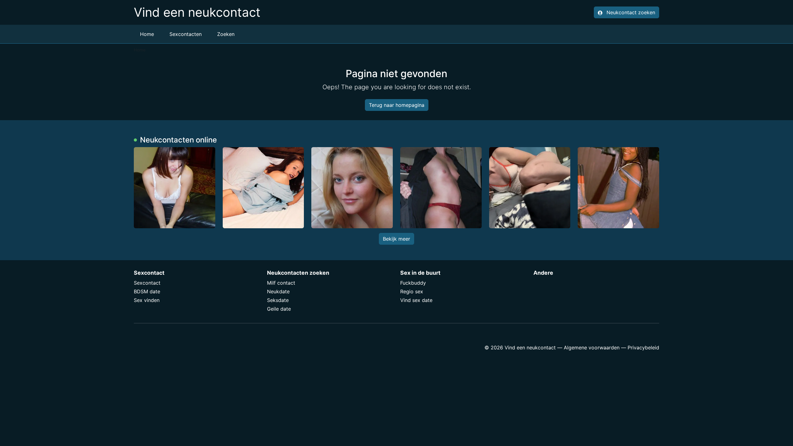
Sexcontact (147, 283)
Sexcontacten (185, 34)
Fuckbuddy (413, 283)
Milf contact (281, 283)
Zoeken (225, 34)
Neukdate (278, 291)
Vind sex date (416, 300)
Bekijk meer (396, 239)
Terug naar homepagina (396, 105)
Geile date (279, 309)
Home (147, 34)
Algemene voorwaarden (592, 347)
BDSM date (147, 291)
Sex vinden (147, 300)
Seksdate (278, 300)
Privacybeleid (643, 347)
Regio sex (411, 291)
